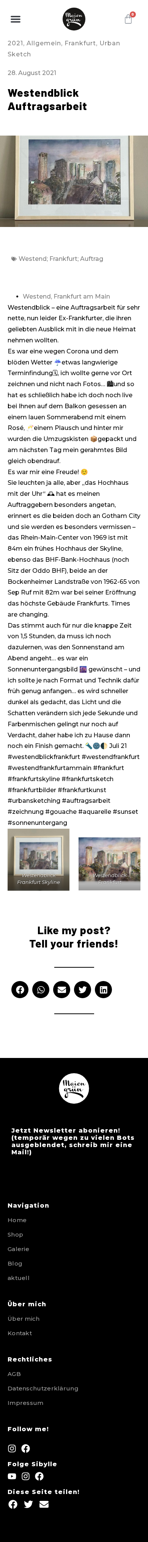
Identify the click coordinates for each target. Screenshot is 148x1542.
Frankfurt (80, 43)
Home (17, 1220)
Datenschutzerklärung (43, 1388)
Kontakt (20, 1333)
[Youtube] (12, 1476)
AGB (14, 1373)
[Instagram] (12, 1448)
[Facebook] (25, 1448)
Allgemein (44, 43)
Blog (15, 1263)
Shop (15, 1234)
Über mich (24, 1318)
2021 (15, 43)
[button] (16, 19)
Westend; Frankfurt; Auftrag (61, 258)
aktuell (19, 1278)
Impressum (26, 1402)
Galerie (18, 1249)
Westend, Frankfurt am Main (66, 296)
